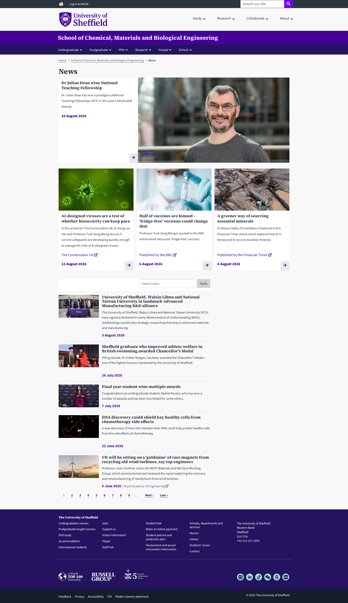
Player (106, 541)
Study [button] (197, 18)
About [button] (284, 18)
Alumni (194, 533)
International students (73, 547)
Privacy (79, 596)
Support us (109, 529)
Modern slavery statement (132, 596)
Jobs (105, 523)
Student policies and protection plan (159, 537)
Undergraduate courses (73, 523)
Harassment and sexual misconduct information (161, 547)
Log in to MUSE (79, 4)
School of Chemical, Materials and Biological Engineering (138, 37)
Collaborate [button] (255, 18)
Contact (195, 551)
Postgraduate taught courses (77, 529)
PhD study (65, 535)
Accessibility (96, 596)
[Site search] (288, 4)
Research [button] (224, 18)
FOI (109, 596)
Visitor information (114, 535)
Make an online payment (161, 529)
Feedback (65, 596)
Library (194, 539)
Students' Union (200, 545)
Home (62, 60)
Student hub (153, 523)
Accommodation (69, 541)
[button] (71, 50)
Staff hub (108, 547)
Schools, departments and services (206, 525)
